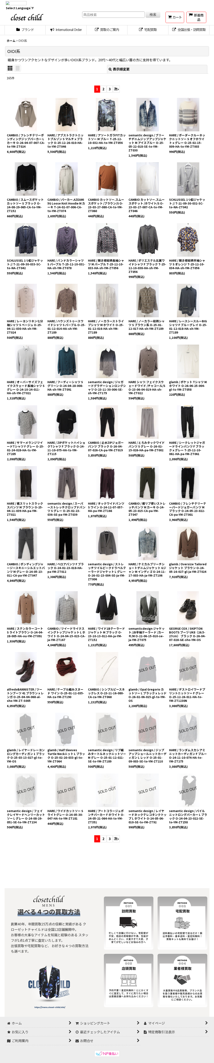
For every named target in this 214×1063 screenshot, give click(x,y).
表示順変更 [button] (121, 69)
